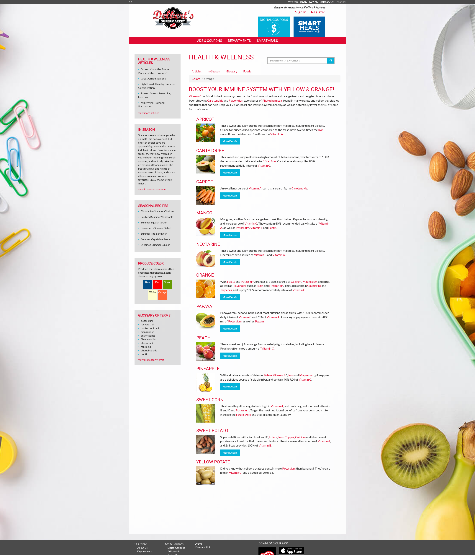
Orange (162, 292)
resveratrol (147, 324)
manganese (147, 331)
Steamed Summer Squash (155, 244)
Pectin (272, 227)
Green (167, 282)
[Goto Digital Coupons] (274, 26)
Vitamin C (195, 96)
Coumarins (314, 285)
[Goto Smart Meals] (309, 26)
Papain (259, 321)
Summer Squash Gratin (154, 222)
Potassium (242, 227)
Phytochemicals (272, 100)
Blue (147, 282)
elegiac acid (147, 343)
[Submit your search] (331, 60)
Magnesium (309, 281)
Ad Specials (174, 551)
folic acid (146, 346)
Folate (231, 281)
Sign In (300, 12)
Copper (289, 437)
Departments (144, 551)
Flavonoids (236, 100)
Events (198, 543)
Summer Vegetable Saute (155, 239)
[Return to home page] (173, 17)
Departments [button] (239, 41)
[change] (341, 1)
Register (318, 12)
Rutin (260, 285)
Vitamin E (256, 227)
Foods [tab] (247, 71)
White (152, 292)
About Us (142, 547)
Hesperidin (276, 285)
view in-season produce (152, 189)
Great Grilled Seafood (153, 78)
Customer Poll (202, 547)
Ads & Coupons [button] (209, 41)
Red (157, 282)
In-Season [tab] (214, 71)
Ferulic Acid (243, 414)
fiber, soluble (148, 339)
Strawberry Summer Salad (156, 228)
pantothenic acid (150, 328)
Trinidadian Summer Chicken (157, 211)
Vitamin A (276, 134)
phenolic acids (149, 350)
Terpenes (226, 290)
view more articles (148, 112)
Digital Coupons (176, 547)
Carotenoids (215, 100)
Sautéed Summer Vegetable (157, 216)
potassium (147, 320)
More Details (230, 141)
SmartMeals (267, 41)
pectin (144, 354)
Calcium (296, 281)
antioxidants (148, 335)
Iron (320, 130)
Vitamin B (279, 375)
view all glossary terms (151, 359)
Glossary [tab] (231, 71)
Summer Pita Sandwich (154, 233)
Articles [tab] (197, 71)
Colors (196, 78)
